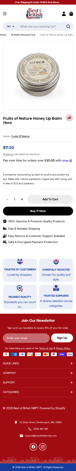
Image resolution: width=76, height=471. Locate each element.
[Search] (68, 26)
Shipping (8, 154)
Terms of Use (46, 348)
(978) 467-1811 (41, 428)
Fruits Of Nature (20, 136)
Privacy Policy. (63, 348)
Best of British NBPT (26, 408)
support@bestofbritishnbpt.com (41, 435)
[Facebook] (33, 446)
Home (3, 34)
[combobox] (38, 26)
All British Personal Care (23, 34)
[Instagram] (42, 446)
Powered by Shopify (52, 408)
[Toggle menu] (5, 13)
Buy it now (38, 211)
